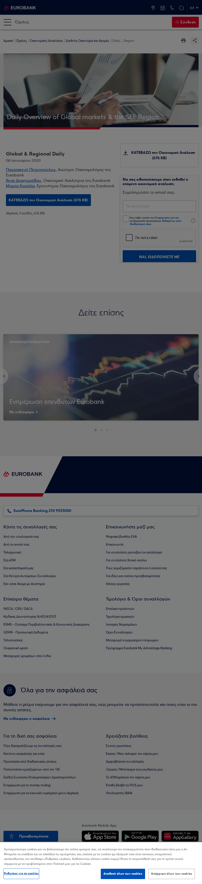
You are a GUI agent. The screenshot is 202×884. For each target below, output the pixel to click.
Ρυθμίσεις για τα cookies (21, 873)
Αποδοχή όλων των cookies (122, 874)
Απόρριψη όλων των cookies (171, 874)
